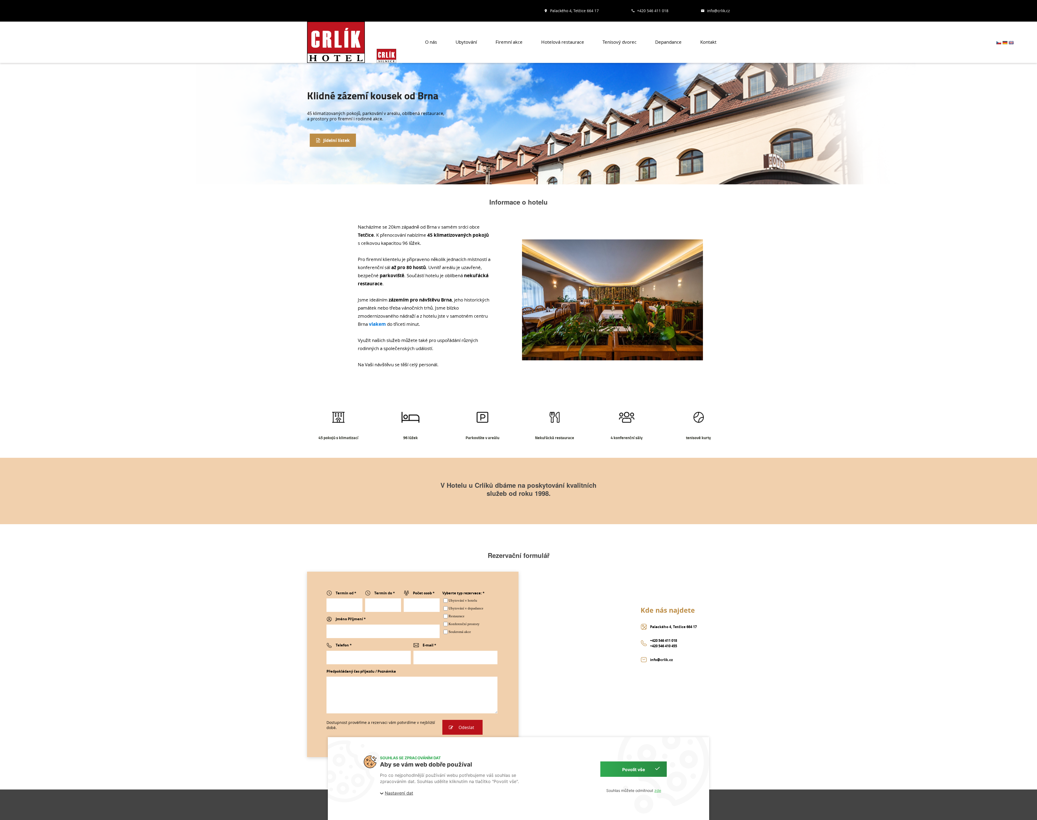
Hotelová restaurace (562, 42)
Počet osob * (424, 593)
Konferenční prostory (464, 624)
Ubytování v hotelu (463, 600)
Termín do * (384, 593)
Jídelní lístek (336, 140)
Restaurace (456, 616)
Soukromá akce (460, 631)
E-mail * (429, 645)
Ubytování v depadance (466, 608)
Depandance (668, 42)
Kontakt (708, 42)
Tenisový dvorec (619, 42)
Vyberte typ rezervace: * (463, 593)
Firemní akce (509, 42)
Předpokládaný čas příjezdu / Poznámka (361, 671)
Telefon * (344, 645)
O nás (431, 42)
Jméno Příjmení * (351, 618)
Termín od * (346, 593)
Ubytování (466, 42)
